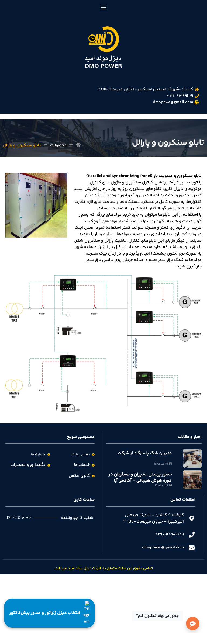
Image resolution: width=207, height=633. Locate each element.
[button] (103, 7)
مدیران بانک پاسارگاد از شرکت (145, 453)
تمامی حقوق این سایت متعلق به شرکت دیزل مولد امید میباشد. (103, 568)
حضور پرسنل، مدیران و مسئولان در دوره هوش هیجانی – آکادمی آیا (140, 477)
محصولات (58, 145)
